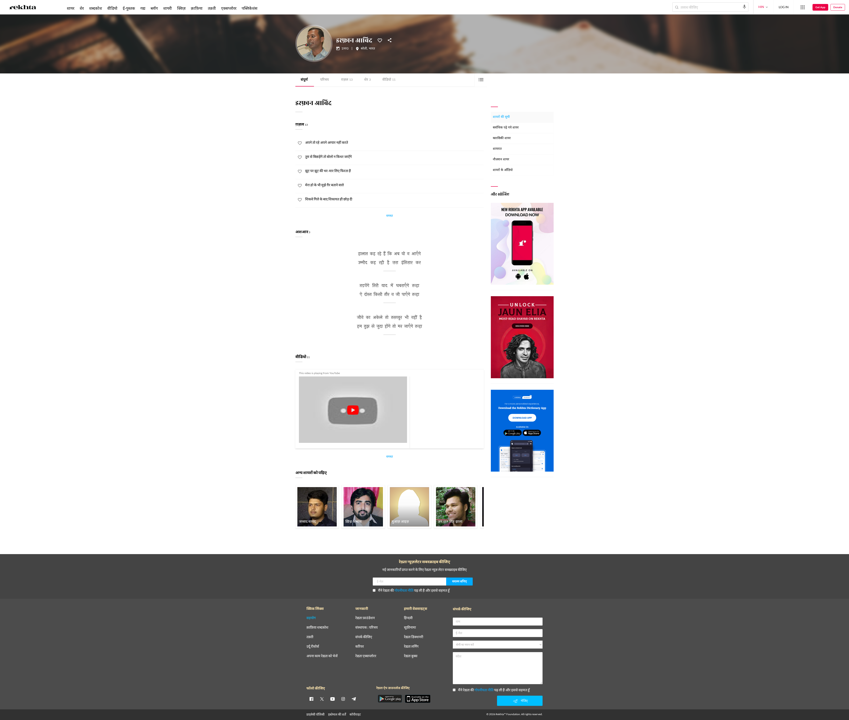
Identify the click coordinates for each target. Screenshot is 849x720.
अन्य (266, 8)
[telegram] (353, 698)
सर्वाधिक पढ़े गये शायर (506, 128)
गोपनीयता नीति (403, 590)
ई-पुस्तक (129, 8)
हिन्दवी (408, 618)
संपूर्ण (304, 80)
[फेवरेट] (380, 40)
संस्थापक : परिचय (366, 627)
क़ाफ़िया (197, 8)
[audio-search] (744, 7)
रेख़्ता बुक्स (410, 656)
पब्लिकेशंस (249, 8)
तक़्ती (212, 8)
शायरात (497, 149)
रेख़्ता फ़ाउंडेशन (365, 618)
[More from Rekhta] (803, 7)
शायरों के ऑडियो (503, 170)
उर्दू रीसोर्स (312, 646)
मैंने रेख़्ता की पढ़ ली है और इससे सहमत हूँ (414, 590)
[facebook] (311, 698)
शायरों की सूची (501, 117)
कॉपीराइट (355, 714)
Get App (820, 7)
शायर (70, 8)
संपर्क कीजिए (363, 637)
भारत (372, 48)
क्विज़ (181, 8)
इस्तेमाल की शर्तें (337, 714)
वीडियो (389, 80)
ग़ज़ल (347, 80)
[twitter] (321, 698)
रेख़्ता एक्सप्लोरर (365, 656)
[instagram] (343, 698)
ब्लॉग (154, 8)
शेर (367, 80)
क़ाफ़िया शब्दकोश (317, 627)
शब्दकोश (95, 8)
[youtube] (332, 698)
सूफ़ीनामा (410, 627)
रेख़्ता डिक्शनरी (413, 637)
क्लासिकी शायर (502, 138)
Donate (837, 7)
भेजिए (524, 701)
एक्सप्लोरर (228, 8)
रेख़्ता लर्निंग (411, 646)
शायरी (167, 8)
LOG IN (784, 7)
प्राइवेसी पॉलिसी (315, 714)
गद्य (142, 8)
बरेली (364, 48)
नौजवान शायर (501, 159)
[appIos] (417, 699)
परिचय (324, 80)
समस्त (389, 216)
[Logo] (23, 8)
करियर (359, 646)
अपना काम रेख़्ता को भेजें (322, 656)
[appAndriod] (389, 699)
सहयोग (311, 618)
